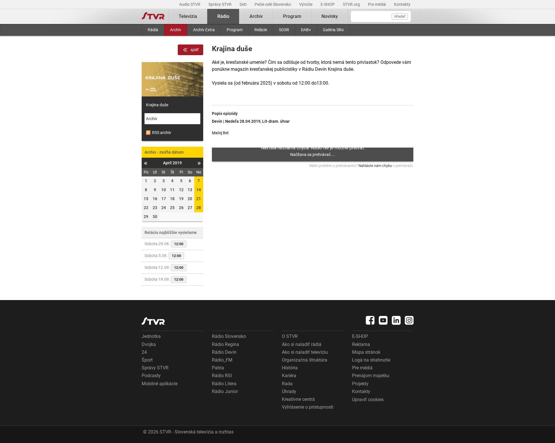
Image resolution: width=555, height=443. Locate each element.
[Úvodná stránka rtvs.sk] (153, 16)
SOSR (284, 29)
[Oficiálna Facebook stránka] (370, 320)
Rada (287, 383)
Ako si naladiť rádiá (301, 344)
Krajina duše (157, 105)
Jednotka (151, 336)
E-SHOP (328, 4)
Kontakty (402, 4)
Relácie (260, 29)
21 (198, 198)
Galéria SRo (333, 29)
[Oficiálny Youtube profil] (383, 320)
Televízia (188, 16)
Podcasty (151, 375)
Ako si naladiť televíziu (305, 352)
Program (235, 29)
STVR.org (352, 4)
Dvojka (149, 344)
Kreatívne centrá (298, 399)
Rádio (223, 16)
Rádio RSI (222, 375)
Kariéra (289, 375)
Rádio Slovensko (229, 336)
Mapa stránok (366, 352)
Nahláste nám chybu (375, 165)
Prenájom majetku (370, 375)
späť (194, 49)
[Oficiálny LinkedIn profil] (396, 320)
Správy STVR (220, 4)
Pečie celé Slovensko (273, 4)
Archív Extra (204, 29)
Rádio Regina (225, 344)
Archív (175, 29)
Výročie (306, 4)
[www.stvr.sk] (153, 321)
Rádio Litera (224, 383)
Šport (147, 360)
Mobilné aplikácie (159, 383)
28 (198, 207)
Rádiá (153, 29)
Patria (218, 368)
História (290, 368)
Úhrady (289, 391)
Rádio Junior (225, 391)
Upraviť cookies (368, 399)
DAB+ (306, 29)
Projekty (360, 383)
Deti (243, 4)
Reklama (361, 344)
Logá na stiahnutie (371, 360)
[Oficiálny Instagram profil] (409, 320)
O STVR (290, 336)
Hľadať (399, 16)
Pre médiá (377, 4)
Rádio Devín (224, 352)
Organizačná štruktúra (304, 360)
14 (198, 189)
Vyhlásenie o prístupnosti (307, 407)
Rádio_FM (222, 360)
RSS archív (161, 132)
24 (144, 352)
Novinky (329, 16)
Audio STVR (190, 4)
